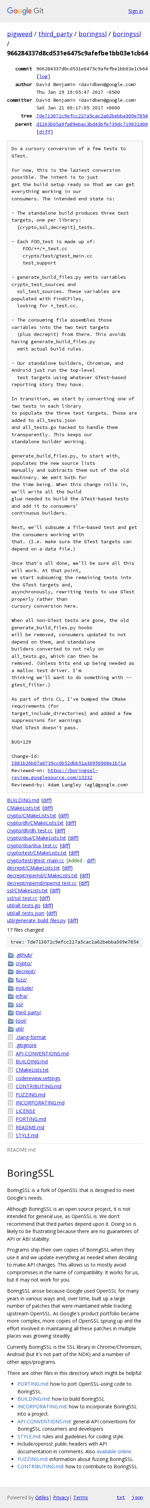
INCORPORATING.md (40, 1102)
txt (121, 1497)
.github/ (24, 955)
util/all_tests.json (25, 913)
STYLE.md (27, 1135)
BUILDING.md (23, 800)
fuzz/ (21, 979)
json (137, 1497)
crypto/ (24, 963)
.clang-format (31, 1037)
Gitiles (42, 1497)
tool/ (21, 1020)
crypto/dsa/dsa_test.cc (32, 845)
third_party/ (28, 1012)
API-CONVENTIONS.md (42, 1053)
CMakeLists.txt (23, 808)
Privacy (61, 1497)
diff (44, 132)
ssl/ (19, 1004)
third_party (55, 34)
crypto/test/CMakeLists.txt (37, 852)
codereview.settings (38, 1078)
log (43, 76)
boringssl (92, 34)
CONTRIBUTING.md (38, 1086)
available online (114, 1451)
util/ (20, 1028)
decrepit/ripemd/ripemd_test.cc (42, 883)
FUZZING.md (30, 1094)
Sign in (135, 11)
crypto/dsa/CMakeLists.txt (36, 837)
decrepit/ (26, 971)
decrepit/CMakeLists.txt (33, 867)
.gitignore (26, 1045)
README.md (30, 1127)
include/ (24, 988)
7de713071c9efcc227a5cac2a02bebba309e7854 (92, 116)
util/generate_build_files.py (36, 920)
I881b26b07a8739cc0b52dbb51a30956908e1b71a (69, 763)
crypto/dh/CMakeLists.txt (35, 823)
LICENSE (25, 1111)
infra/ (22, 996)
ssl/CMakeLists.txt (27, 890)
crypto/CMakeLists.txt (31, 815)
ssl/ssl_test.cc (22, 898)
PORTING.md (31, 1119)
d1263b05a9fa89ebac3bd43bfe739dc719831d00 (92, 124)
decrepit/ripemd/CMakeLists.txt (42, 875)
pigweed (19, 34)
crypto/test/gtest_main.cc (35, 860)
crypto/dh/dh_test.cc (30, 830)
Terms (80, 1497)
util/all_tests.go (23, 905)
